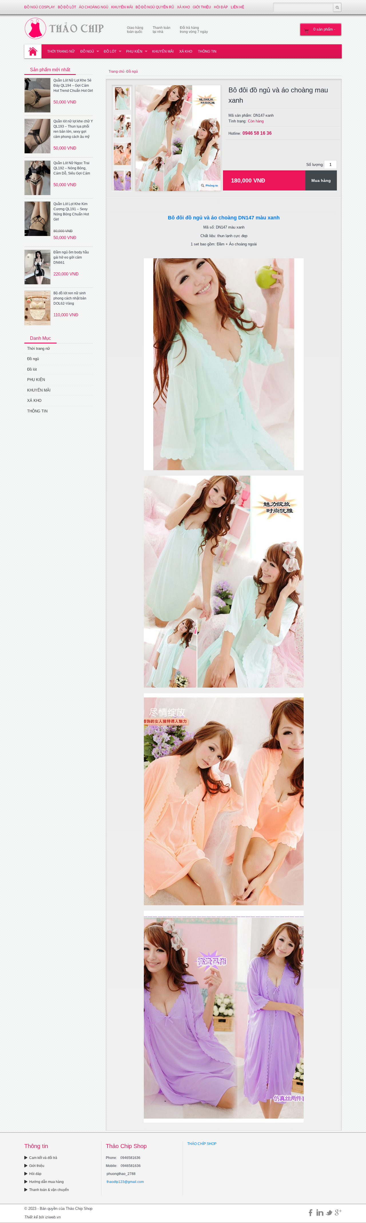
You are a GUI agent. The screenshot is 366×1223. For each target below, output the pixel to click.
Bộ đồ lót (67, 7)
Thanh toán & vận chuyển (49, 1190)
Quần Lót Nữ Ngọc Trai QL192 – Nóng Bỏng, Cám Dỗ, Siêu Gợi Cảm (71, 168)
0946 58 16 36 (257, 133)
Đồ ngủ (87, 51)
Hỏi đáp (221, 7)
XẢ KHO (183, 7)
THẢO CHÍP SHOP (201, 1144)
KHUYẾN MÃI (122, 7)
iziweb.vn (53, 1217)
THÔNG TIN (207, 51)
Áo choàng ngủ (93, 7)
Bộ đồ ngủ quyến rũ (155, 7)
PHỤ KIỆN (134, 51)
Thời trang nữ (61, 51)
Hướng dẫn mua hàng (46, 1182)
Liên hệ (237, 7)
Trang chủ (116, 72)
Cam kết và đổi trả (43, 1158)
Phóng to (212, 185)
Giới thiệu (202, 7)
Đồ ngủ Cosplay (39, 7)
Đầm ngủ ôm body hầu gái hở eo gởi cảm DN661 (71, 257)
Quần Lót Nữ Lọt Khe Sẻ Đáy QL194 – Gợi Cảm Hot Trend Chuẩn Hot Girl (73, 85)
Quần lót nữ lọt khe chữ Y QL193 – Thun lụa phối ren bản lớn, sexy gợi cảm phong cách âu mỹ (73, 129)
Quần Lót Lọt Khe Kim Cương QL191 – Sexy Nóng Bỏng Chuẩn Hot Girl (71, 211)
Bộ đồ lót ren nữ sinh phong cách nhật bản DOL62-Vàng (69, 298)
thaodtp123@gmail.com (125, 1182)
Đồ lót (110, 51)
